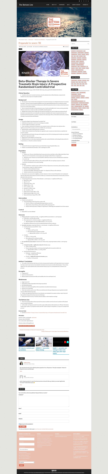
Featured (20, 325)
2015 (85, 82)
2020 (83, 83)
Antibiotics (73, 51)
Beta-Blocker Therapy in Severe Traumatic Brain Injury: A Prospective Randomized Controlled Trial (46, 312)
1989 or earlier (74, 80)
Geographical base (75, 140)
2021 (86, 83)
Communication (74, 54)
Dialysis (87, 54)
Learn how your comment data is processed (44, 429)
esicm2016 (78, 97)
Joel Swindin (30, 46)
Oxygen (77, 61)
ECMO (77, 56)
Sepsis (77, 68)
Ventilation (85, 73)
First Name (73, 116)
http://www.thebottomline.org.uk (37, 472)
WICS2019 (81, 109)
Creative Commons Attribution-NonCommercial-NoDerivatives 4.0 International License (67, 472)
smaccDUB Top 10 (74, 108)
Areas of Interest (75, 132)
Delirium (83, 54)
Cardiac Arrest (74, 52)
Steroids (83, 68)
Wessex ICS (85, 4)
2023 (75, 85)
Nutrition (73, 61)
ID (84, 101)
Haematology (73, 57)
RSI (87, 66)
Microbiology (73, 59)
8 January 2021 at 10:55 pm (28, 377)
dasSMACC (82, 96)
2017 (75, 83)
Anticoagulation (79, 51)
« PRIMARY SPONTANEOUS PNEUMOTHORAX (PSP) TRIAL (31, 329)
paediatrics (78, 104)
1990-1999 (79, 80)
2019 (80, 83)
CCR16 (78, 92)
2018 (78, 83)
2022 (72, 85)
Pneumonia (73, 64)
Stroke (87, 68)
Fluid (84, 56)
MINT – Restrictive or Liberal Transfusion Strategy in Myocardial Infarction (80, 438)
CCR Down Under (82, 92)
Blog (68, 4)
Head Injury (25, 325)
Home (47, 4)
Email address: (74, 127)
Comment (21, 394)
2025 (80, 85)
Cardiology (86, 52)
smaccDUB (86, 106)
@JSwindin (34, 317)
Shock (80, 68)
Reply (21, 371)
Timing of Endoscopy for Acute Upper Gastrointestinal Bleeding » (55, 331)
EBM (72, 56)
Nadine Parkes (27, 362)
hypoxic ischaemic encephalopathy (77, 101)
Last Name (73, 121)
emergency (73, 97)
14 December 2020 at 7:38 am (29, 363)
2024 (78, 85)
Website (20, 418)
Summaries (61, 4)
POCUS (72, 106)
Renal (79, 66)
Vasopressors (79, 73)
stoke (88, 108)
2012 (79, 82)
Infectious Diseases (74, 102)
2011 (77, 82)
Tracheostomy (74, 71)
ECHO (74, 56)
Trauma (33, 325)
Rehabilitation (73, 66)
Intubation (84, 57)
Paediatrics (82, 61)
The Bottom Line (26, 5)
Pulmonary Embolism (79, 64)
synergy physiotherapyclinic (81, 446)
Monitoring (79, 59)
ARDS (84, 51)
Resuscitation (83, 66)
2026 (83, 85)
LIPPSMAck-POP (77, 457)
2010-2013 (73, 82)
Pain (81, 104)
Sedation (72, 68)
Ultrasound (73, 73)
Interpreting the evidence (83, 102)
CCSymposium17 (74, 94)
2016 (72, 83)
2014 (82, 82)
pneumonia (85, 104)
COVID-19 (79, 54)
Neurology (29, 325)
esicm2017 (82, 97)
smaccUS (79, 108)
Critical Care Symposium (75, 96)
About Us (54, 4)
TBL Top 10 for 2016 (74, 109)
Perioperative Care (74, 63)
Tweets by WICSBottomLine (61, 436)
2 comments (66, 46)
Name (20, 408)
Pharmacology (81, 63)
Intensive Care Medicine (39, 46)
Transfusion (80, 71)
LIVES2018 (73, 104)
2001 (88, 80)
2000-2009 (84, 80)
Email (20, 413)
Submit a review (76, 4)
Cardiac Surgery (81, 52)
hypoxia (75, 99)
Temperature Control (79, 70)
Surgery (72, 70)
